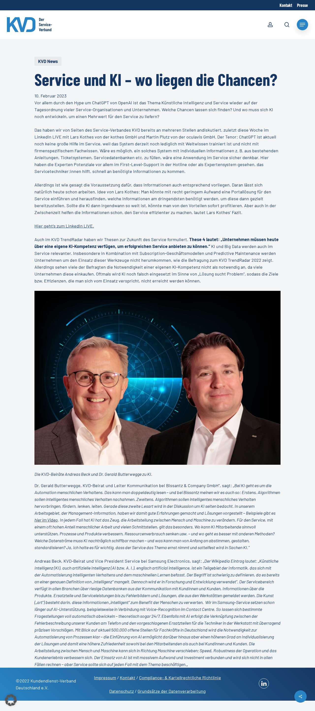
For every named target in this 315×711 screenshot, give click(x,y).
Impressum (105, 677)
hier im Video (46, 520)
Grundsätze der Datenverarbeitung (172, 691)
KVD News (48, 61)
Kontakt (127, 677)
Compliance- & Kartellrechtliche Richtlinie (180, 677)
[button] (11, 700)
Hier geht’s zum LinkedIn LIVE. (64, 226)
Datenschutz (121, 691)
